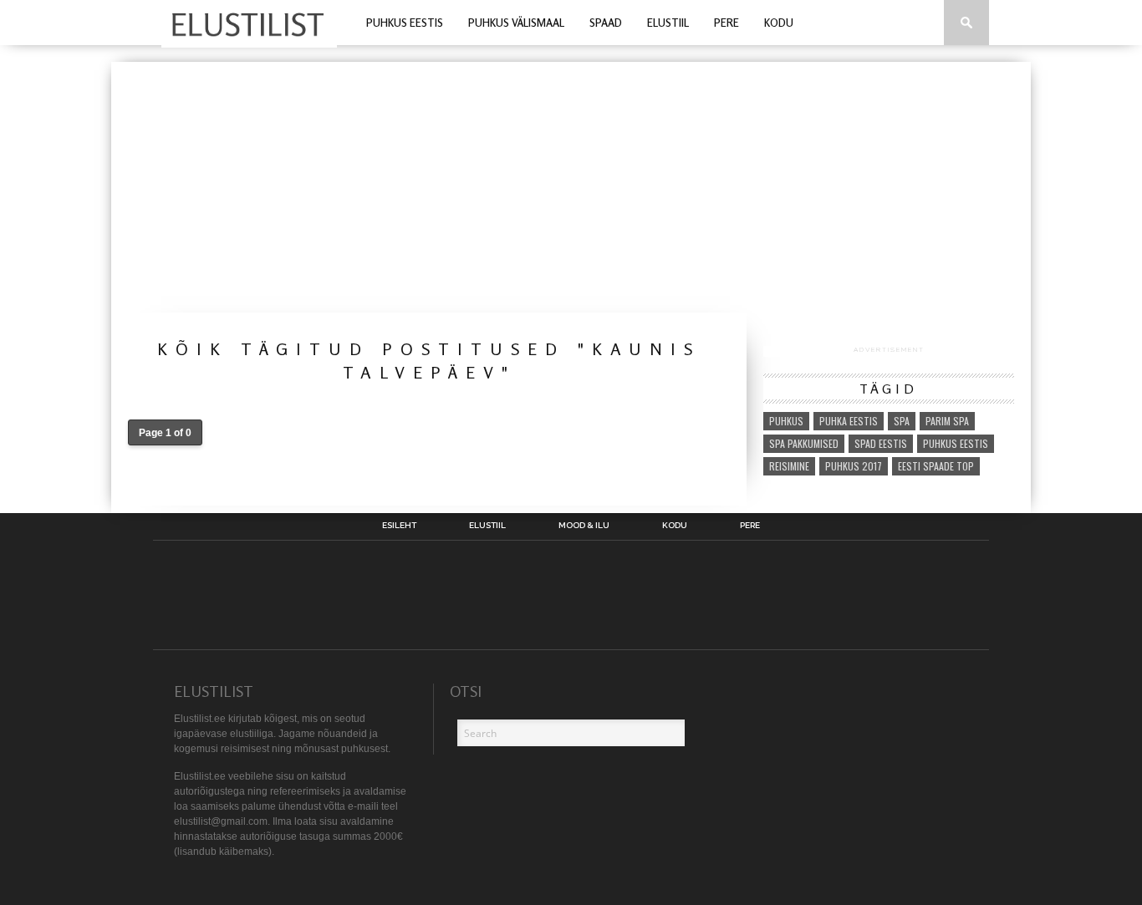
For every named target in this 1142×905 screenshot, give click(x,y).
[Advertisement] (571, 187)
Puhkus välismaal (516, 22)
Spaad (605, 22)
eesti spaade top (936, 466)
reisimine (789, 466)
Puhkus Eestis (404, 22)
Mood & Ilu (583, 525)
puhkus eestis (955, 443)
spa (902, 421)
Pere (726, 22)
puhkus (786, 421)
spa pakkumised (804, 443)
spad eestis (880, 443)
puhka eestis (848, 421)
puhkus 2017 (853, 466)
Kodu (778, 22)
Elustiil (668, 22)
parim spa (947, 421)
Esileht (399, 525)
